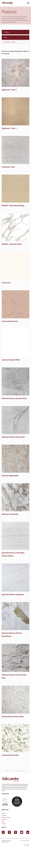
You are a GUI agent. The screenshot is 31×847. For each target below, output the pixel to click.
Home (3, 813)
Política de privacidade (25, 840)
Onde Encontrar (6, 817)
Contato (4, 824)
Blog (3, 821)
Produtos (4, 815)
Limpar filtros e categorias (10, 42)
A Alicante (4, 819)
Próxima (23, 771)
